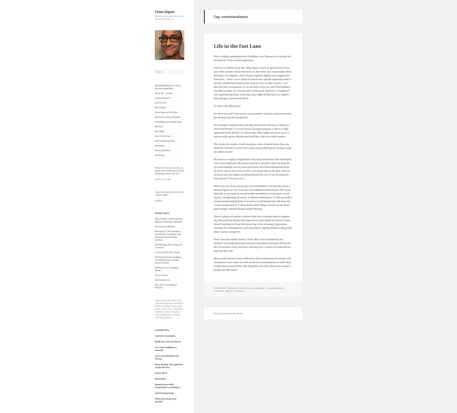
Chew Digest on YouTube (166, 112)
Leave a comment (236, 291)
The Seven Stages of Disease (167, 117)
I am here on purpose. (165, 336)
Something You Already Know (168, 122)
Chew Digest (165, 12)
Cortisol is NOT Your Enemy (167, 252)
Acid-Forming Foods (164, 393)
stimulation (260, 288)
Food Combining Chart (165, 141)
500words (234, 288)
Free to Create (161, 275)
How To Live (160, 102)
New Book (159, 131)
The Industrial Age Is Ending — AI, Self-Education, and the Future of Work (169, 260)
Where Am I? (161, 373)
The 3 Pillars (160, 107)
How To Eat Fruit (162, 136)
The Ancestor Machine (165, 226)
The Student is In (162, 280)
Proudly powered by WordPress (228, 313)
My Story (159, 126)
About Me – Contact (163, 93)
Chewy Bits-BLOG (163, 150)
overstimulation (247, 288)
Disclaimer (160, 145)
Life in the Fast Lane (237, 46)
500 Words (159, 155)
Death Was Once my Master (168, 341)
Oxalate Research (163, 98)
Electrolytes (160, 378)
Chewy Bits (163, 330)
